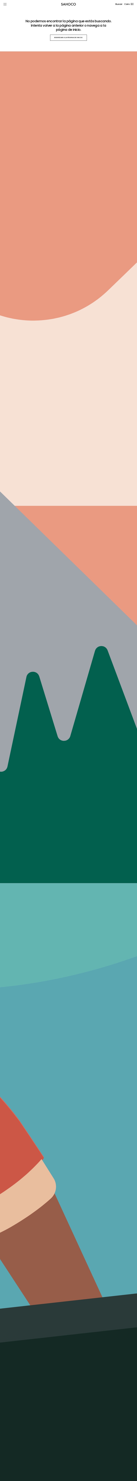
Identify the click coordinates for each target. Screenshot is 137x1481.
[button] (5, 4)
